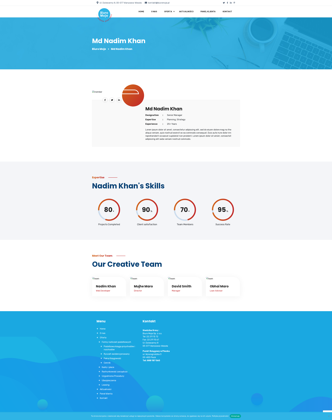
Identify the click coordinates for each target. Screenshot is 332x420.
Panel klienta (208, 11)
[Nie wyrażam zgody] (328, 416)
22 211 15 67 (153, 339)
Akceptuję (235, 416)
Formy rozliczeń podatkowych (116, 342)
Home (141, 11)
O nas (154, 11)
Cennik (107, 363)
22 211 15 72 (152, 336)
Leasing (105, 385)
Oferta (168, 11)
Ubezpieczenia (109, 380)
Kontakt (227, 11)
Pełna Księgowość (112, 358)
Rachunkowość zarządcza (114, 371)
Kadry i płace (108, 367)
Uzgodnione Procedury (113, 376)
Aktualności (186, 11)
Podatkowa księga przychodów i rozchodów (119, 348)
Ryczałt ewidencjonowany (117, 354)
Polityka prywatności (220, 416)
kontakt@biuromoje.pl (159, 3)
